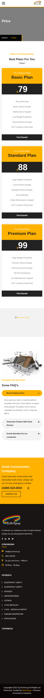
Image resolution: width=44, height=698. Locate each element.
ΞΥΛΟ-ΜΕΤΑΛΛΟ (11, 605)
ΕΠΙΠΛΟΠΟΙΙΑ (10, 619)
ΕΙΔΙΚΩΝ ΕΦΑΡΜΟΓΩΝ (13, 614)
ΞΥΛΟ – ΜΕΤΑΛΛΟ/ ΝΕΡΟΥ (15, 609)
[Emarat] (12, 520)
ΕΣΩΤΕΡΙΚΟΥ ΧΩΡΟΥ (13, 582)
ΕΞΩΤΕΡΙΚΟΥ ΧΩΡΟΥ (13, 587)
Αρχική (5, 38)
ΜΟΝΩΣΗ (8, 591)
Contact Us (11, 494)
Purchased (22, 137)
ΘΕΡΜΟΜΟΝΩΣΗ (11, 596)
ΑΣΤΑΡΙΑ (7, 600)
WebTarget (26, 690)
